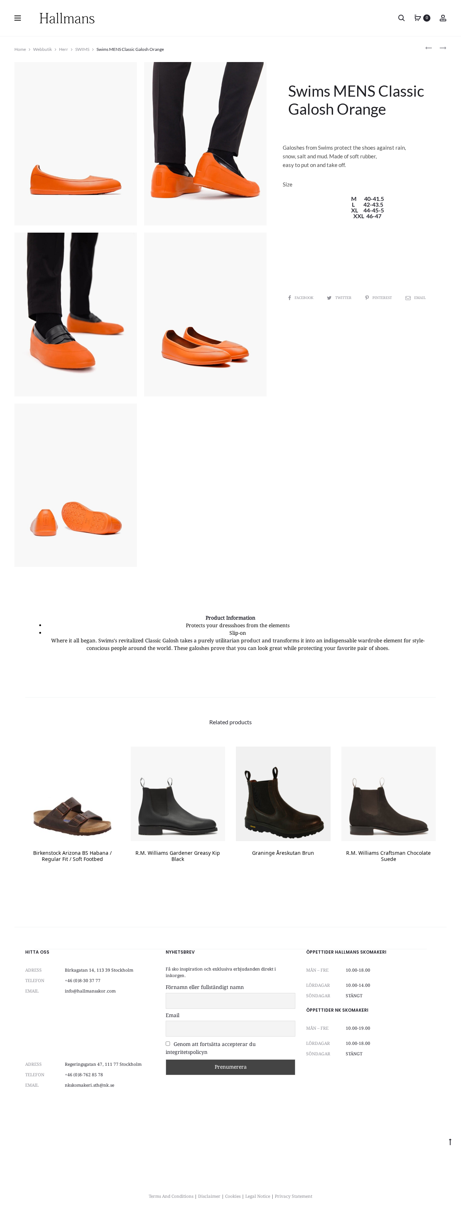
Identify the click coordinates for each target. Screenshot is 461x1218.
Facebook (304, 298)
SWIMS (82, 49)
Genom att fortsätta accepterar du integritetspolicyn (211, 1048)
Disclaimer (209, 1196)
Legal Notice (257, 1196)
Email (420, 298)
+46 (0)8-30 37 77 (82, 980)
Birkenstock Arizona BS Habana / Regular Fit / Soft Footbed (72, 856)
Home (20, 49)
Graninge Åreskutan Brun (283, 853)
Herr (63, 49)
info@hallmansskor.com (90, 991)
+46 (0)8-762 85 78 (84, 1075)
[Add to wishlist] (111, 756)
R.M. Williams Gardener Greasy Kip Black (177, 856)
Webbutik (42, 49)
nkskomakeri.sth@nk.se (89, 1085)
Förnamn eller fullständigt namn (205, 987)
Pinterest (382, 298)
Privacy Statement (293, 1196)
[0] (417, 18)
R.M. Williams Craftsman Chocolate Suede (388, 856)
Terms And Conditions (171, 1196)
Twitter (344, 298)
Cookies (233, 1196)
